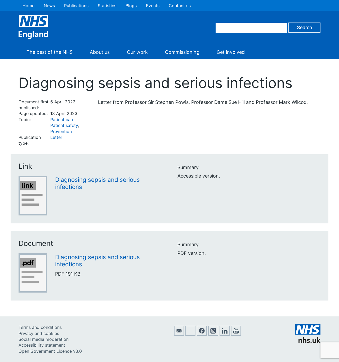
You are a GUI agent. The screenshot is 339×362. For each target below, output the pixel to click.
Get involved (231, 52)
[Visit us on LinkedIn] (225, 334)
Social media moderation (44, 339)
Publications (76, 5)
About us (100, 52)
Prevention (61, 131)
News (49, 5)
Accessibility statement (42, 345)
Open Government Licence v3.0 (50, 351)
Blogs (131, 5)
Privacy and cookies (39, 333)
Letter (56, 137)
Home (28, 5)
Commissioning (182, 52)
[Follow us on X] (190, 334)
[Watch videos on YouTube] (236, 334)
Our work (137, 52)
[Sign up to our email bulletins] (179, 334)
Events (152, 5)
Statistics (107, 5)
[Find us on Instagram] (213, 334)
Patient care (62, 119)
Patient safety (64, 125)
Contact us (180, 5)
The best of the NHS (49, 52)
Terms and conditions (40, 327)
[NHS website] (307, 341)
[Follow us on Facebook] (202, 334)
